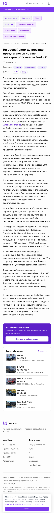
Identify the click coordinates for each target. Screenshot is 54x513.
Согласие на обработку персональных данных (20, 481)
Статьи (16, 43)
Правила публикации (12, 449)
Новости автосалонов (14, 37)
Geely (24, 72)
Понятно (27, 509)
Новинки (26, 18)
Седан (31, 457)
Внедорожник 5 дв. (37, 445)
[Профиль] (48, 3)
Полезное (24, 30)
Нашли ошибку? (9, 484)
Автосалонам (8, 461)
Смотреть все (43, 351)
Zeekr (16, 72)
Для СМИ (7, 457)
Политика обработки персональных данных (34, 478)
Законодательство (26, 24)
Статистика (10, 30)
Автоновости (11, 18)
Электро (9, 24)
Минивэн (33, 453)
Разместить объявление (27, 339)
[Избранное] (43, 3)
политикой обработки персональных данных (24, 504)
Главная (6, 43)
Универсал (33, 461)
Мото (37, 18)
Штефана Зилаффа (12, 124)
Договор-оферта (9, 478)
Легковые (9, 9)
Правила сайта (9, 453)
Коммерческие (22, 9)
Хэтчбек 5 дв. (35, 465)
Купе (31, 449)
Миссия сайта (9, 445)
